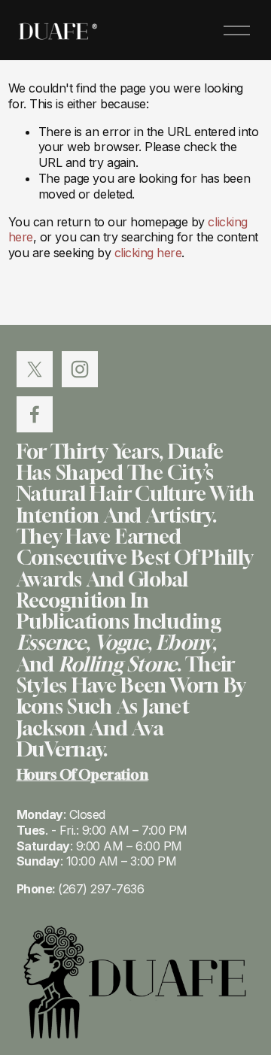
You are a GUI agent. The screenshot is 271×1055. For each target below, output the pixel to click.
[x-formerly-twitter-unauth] (35, 369)
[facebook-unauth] (35, 414)
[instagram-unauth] (80, 369)
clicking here (148, 252)
